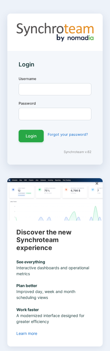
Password (27, 103)
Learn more (27, 333)
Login (31, 135)
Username (27, 79)
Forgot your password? (68, 134)
